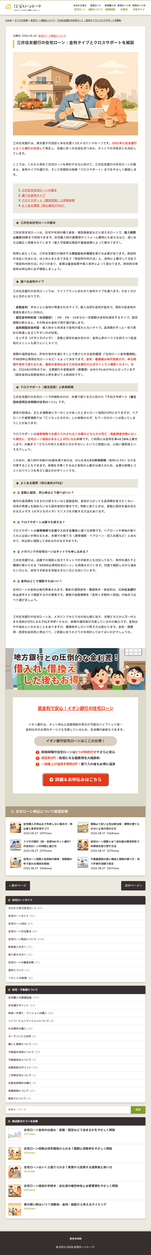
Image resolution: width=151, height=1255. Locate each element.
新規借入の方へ (20, 947)
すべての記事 (21, 20)
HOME (9, 20)
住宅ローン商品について (42, 20)
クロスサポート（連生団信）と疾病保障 (48, 200)
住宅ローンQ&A (20, 924)
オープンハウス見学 (22, 1036)
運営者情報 (76, 1239)
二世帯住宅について (22, 1075)
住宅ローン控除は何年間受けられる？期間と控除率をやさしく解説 (68, 1149)
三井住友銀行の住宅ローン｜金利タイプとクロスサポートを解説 (89, 20)
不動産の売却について (24, 1052)
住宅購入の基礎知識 (23, 998)
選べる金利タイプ (33, 196)
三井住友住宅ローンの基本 (39, 190)
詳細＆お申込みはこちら (78, 779)
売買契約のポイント (23, 1068)
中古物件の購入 (20, 1029)
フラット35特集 (20, 978)
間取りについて (19, 1099)
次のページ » (133, 886)
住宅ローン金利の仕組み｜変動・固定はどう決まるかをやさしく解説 (69, 1130)
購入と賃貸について (23, 1044)
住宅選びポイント (21, 1005)
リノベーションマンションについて (31, 1021)
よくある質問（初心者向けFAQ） (44, 206)
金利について (19, 970)
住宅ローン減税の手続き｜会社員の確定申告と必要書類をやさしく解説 (71, 1186)
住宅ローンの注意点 (22, 931)
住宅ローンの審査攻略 (24, 962)
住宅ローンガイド (21, 916)
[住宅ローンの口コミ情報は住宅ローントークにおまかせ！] (23, 8)
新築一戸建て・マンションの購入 (30, 1013)
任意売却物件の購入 (22, 1083)
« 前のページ (17, 886)
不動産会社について (22, 1060)
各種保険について (21, 1091)
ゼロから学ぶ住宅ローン (25, 908)
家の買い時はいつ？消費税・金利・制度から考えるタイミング (65, 1204)
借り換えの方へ (20, 955)
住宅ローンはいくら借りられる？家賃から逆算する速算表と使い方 (68, 1167)
